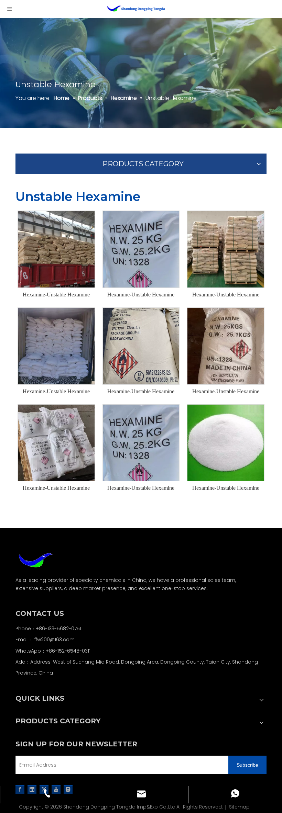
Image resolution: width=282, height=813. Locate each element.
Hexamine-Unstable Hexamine (56, 294)
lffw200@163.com (54, 639)
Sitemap (239, 806)
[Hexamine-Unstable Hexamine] (56, 248)
